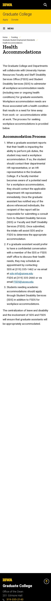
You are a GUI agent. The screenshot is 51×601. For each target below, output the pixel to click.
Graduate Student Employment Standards (19, 40)
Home (5, 37)
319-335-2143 (14, 599)
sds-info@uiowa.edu (21, 273)
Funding (14, 37)
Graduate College (17, 14)
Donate (14, 19)
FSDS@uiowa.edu (23, 281)
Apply (5, 19)
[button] (45, 5)
